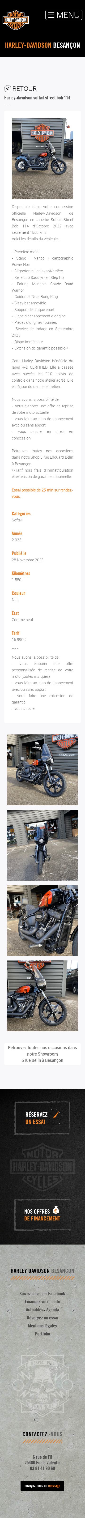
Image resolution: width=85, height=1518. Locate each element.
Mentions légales (42, 1326)
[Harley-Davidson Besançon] (42, 197)
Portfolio (42, 1334)
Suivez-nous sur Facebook (42, 1293)
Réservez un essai (42, 1318)
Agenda (52, 1310)
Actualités (34, 1310)
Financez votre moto (42, 1302)
